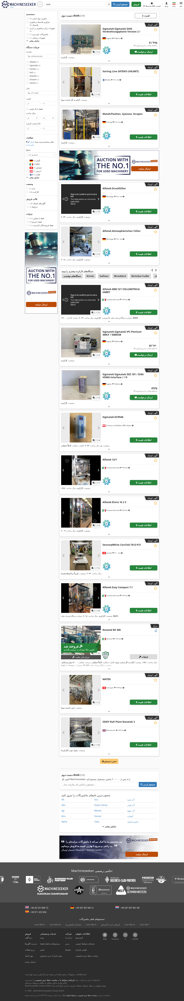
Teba (96, 821)
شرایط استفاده (71, 995)
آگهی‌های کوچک (37, 203)
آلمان (36, 160)
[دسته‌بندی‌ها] (40, 4)
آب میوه (130, 810)
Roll (33, 72)
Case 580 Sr (40, 924)
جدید (32, 188)
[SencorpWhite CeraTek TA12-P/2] (81, 555)
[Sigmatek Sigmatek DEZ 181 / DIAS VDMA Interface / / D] (81, 385)
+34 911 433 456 (38, 912)
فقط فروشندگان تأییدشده (41, 225)
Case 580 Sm (55, 924)
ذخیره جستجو (110, 761)
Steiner (98, 816)
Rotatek (34, 76)
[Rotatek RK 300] (81, 640)
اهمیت (146, 15)
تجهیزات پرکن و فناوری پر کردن (42, 29)
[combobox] (41, 154)
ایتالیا (36, 164)
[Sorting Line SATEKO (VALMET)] (81, 82)
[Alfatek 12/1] (81, 470)
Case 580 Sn (129, 924)
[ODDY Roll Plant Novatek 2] (81, 732)
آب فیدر (130, 805)
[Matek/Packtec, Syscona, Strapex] (81, 124)
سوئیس (37, 167)
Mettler (98, 810)
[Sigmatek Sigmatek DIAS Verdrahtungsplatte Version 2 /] (81, 39)
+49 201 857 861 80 (130, 907)
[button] (181, 4)
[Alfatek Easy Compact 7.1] (81, 598)
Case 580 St (91, 924)
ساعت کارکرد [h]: (33, 123)
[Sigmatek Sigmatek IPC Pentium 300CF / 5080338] (81, 342)
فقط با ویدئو (36, 222)
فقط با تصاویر (37, 218)
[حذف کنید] (109, 4)
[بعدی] (98, 39)
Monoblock (120, 276)
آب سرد (130, 799)
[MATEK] (81, 690)
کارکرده (34, 192)
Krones (90, 276)
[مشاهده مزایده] (156, 631)
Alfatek (34, 62)
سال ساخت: (31, 113)
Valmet (34, 83)
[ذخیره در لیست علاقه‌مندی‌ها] (155, 29)
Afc (63, 799)
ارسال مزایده (144, 168)
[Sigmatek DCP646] (81, 427)
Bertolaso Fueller (140, 276)
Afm (63, 805)
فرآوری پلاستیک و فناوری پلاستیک (40, 23)
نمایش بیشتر (110, 826)
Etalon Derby (100, 805)
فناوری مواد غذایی (38, 18)
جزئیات (144, 656)
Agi (63, 810)
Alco (63, 816)
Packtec (34, 69)
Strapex (34, 79)
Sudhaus (104, 276)
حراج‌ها (34, 207)
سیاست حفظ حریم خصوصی (87, 995)
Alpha (64, 821)
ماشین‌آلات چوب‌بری (39, 34)
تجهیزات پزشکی (37, 38)
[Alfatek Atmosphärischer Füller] (81, 241)
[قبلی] (63, 39)
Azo (96, 799)
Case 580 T (144, 924)
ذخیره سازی (132, 821)
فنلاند (36, 174)
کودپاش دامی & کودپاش (110, 924)
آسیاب (130, 816)
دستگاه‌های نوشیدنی (72, 276)
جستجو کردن (121, 4)
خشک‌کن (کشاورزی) (73, 924)
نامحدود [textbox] (33, 154)
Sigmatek (35, 65)
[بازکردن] (109, 61)
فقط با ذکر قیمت (36, 109)
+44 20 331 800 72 (39, 907)
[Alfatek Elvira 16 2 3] (81, 513)
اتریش (37, 171)
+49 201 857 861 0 (84, 907)
